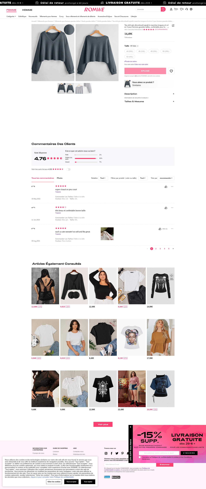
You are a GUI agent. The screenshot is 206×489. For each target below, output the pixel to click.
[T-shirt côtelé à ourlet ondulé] (132, 286)
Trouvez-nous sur (110, 448)
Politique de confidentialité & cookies (165, 457)
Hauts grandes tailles (88, 21)
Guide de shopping (60, 448)
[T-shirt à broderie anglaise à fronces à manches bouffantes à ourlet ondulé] (74, 388)
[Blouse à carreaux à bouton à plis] (132, 388)
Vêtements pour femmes (48, 16)
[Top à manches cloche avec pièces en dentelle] (161, 337)
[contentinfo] (34, 306)
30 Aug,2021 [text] (35, 241)
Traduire (58, 192)
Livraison (56, 451)
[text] (75, 186)
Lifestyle (134, 16)
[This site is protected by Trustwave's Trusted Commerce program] (107, 477)
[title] (103, 263)
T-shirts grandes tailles (104, 21)
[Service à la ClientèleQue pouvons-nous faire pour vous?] (186, 9)
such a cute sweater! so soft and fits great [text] (72, 232)
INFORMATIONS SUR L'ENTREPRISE (40, 449)
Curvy (61, 16)
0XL (73, 220)
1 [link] (151, 249)
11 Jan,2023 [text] (35, 220)
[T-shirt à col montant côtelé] (45, 337)
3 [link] (160, 249)
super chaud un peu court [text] (66, 190)
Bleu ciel (61, 199)
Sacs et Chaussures (121, 16)
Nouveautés (33, 16)
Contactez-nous (78, 451)
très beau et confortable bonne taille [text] (70, 211)
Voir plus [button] (103, 424)
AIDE (75, 448)
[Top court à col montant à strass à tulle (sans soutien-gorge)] (45, 388)
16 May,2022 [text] (35, 199)
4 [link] (164, 249)
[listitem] (45, 292)
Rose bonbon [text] (63, 241)
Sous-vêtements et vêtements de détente (80, 16)
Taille (130, 46)
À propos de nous (38, 453)
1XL (73, 199)
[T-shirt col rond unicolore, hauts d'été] (74, 337)
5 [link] (168, 249)
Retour (55, 454)
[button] (171, 71)
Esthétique (22, 16)
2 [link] (155, 249)
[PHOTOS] (74, 53)
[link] (103, 3)
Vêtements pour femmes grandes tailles (67, 21)
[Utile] (166, 186)
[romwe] (94, 9)
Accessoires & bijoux (105, 16)
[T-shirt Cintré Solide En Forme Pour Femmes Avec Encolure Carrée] (103, 286)
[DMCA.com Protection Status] (116, 477)
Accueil (33, 21)
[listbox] (171, 9)
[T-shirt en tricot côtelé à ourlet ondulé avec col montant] (103, 337)
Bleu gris (61, 220)
